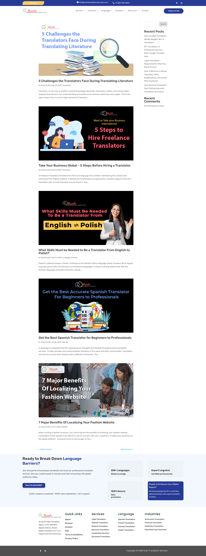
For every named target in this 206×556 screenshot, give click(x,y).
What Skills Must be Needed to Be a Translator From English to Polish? (84, 251)
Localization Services (100, 533)
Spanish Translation (126, 519)
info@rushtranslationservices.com (93, 2)
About (68, 519)
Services (79, 11)
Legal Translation (99, 519)
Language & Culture (69, 258)
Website (64, 427)
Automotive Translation (154, 519)
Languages (105, 11)
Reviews (69, 523)
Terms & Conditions (74, 534)
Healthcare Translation (154, 526)
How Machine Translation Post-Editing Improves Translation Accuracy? (155, 88)
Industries (92, 11)
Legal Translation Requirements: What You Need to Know (155, 63)
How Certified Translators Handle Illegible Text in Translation (155, 39)
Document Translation (101, 537)
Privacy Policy (71, 538)
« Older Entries (45, 449)
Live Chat (33, 3)
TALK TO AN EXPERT (33, 485)
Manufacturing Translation (156, 530)
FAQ (67, 531)
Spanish (65, 342)
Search (163, 24)
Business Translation (100, 530)
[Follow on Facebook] (177, 3)
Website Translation (100, 523)
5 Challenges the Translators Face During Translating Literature (86, 81)
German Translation (126, 526)
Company (119, 11)
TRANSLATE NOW (173, 11)
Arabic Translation (126, 530)
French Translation (126, 523)
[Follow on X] (181, 3)
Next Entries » (127, 449)
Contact (145, 11)
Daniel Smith (46, 85)
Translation (67, 85)
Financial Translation (153, 523)
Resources (132, 11)
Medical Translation (100, 526)
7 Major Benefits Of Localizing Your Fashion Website (76, 422)
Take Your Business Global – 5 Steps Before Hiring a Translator (85, 165)
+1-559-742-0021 (121, 3)
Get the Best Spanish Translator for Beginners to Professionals (85, 338)
